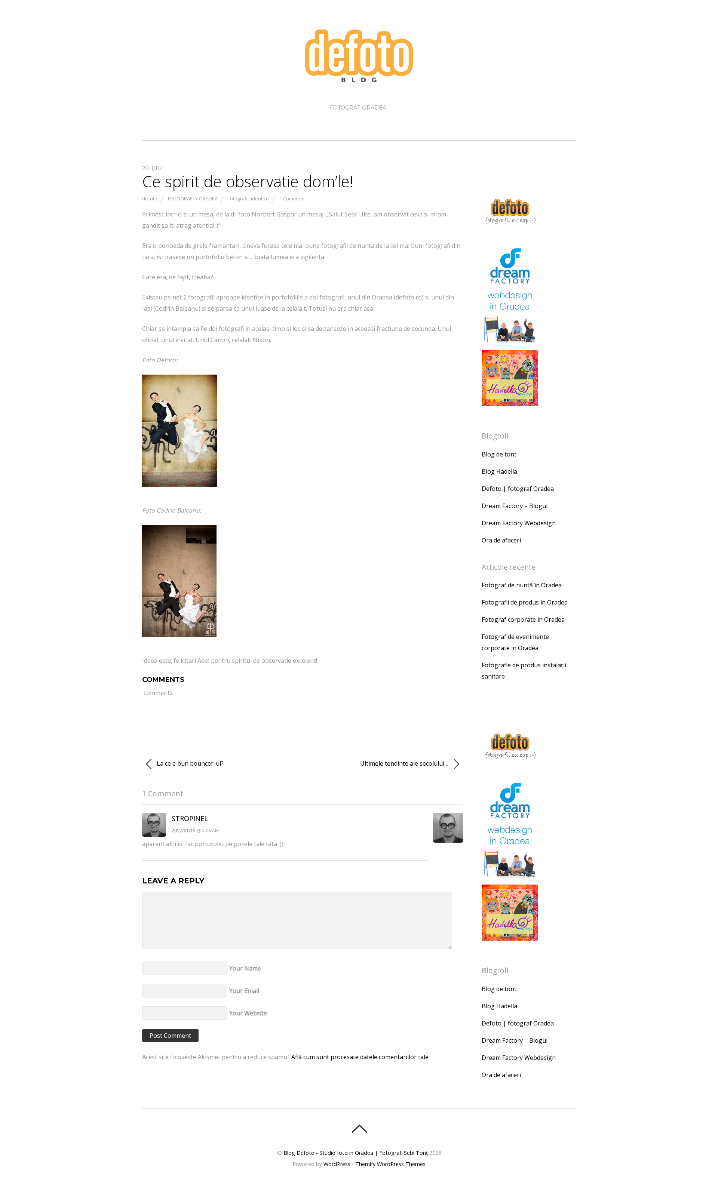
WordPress (336, 1164)
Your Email (244, 991)
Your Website (248, 1013)
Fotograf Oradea (358, 107)
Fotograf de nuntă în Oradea (522, 585)
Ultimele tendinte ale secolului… (405, 763)
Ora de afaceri (501, 540)
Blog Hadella (499, 471)
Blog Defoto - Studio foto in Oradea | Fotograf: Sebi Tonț (355, 1152)
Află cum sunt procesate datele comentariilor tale (360, 1057)
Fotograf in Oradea (193, 198)
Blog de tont (499, 454)
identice (260, 198)
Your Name (245, 968)
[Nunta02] (179, 640)
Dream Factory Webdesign (519, 523)
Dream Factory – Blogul (514, 506)
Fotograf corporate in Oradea (523, 619)
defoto (149, 198)
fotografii (238, 198)
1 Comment (292, 198)
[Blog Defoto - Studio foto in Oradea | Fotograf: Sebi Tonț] (359, 78)
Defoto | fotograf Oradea (518, 489)
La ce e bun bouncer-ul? (189, 763)
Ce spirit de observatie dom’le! (247, 181)
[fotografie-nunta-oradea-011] (179, 490)
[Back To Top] (359, 1129)
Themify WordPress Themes (390, 1164)
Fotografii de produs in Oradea (525, 602)
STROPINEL (190, 818)
